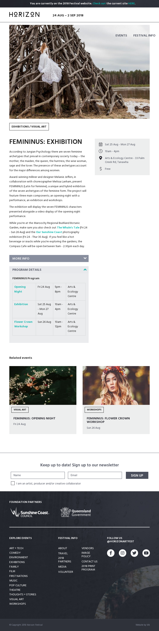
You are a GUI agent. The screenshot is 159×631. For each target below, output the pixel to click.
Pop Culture (17, 585)
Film (12, 571)
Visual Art (39, 126)
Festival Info (144, 35)
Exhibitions (20, 126)
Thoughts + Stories (22, 594)
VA (148, 625)
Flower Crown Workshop (23, 324)
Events (121, 35)
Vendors (88, 548)
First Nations (18, 576)
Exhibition (21, 304)
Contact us (90, 562)
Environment (18, 557)
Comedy (15, 553)
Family (14, 566)
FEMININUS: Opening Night (34, 418)
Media (62, 567)
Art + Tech (16, 548)
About (62, 548)
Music (13, 580)
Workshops (17, 604)
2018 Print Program (88, 568)
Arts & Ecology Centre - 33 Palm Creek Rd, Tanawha (125, 160)
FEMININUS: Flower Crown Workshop (108, 420)
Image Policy (86, 554)
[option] (79, 72)
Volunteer (65, 572)
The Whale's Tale (68, 227)
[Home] (24, 16)
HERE (131, 3)
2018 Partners (64, 560)
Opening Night (20, 289)
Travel (63, 554)
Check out (99, 3)
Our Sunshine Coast (49, 232)
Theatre (14, 590)
